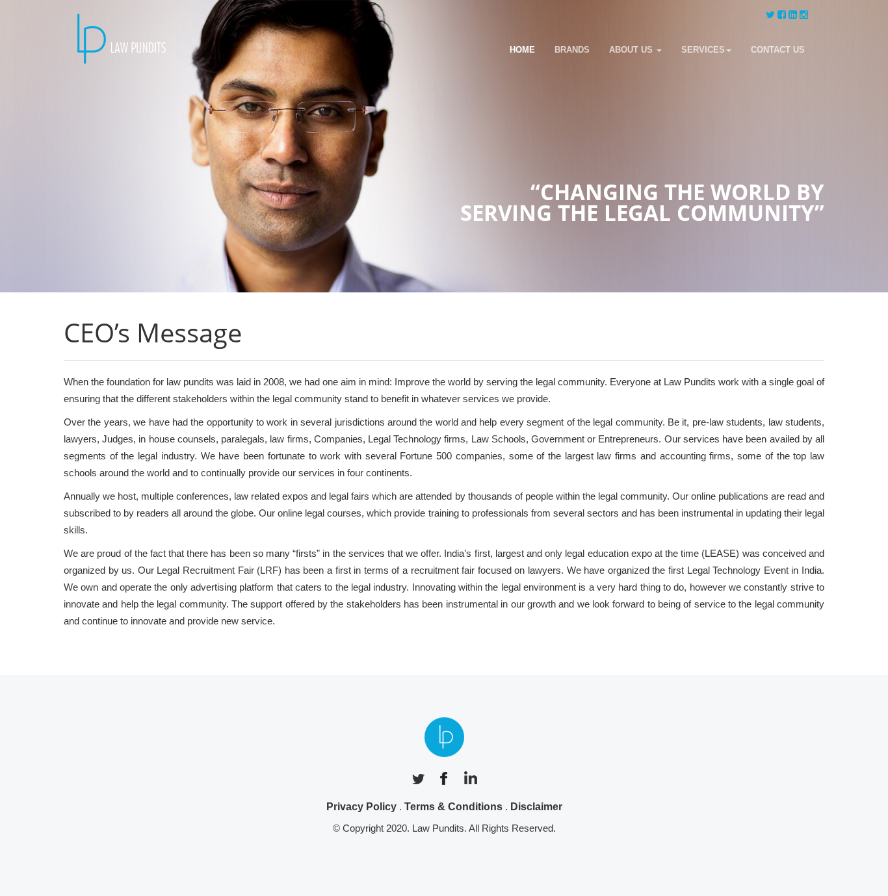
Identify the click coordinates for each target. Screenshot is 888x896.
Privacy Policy (361, 806)
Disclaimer (536, 806)
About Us (632, 50)
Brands (572, 50)
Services (703, 50)
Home (522, 50)
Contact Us (778, 50)
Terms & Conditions (453, 806)
